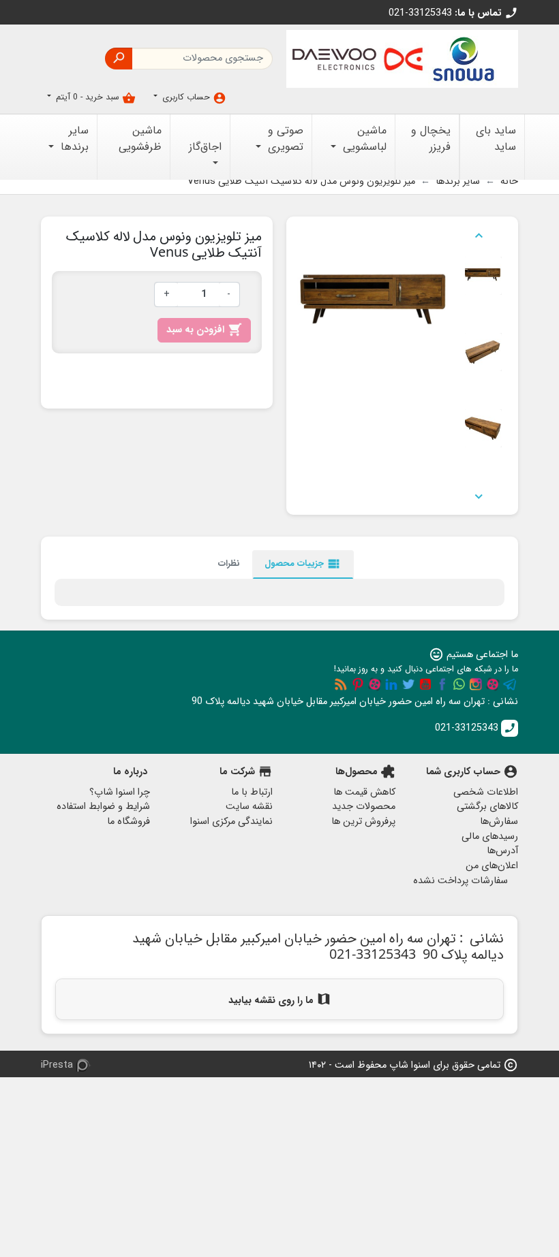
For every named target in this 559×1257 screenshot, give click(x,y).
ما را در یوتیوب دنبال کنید (425, 684)
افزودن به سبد (204, 330)
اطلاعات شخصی (485, 792)
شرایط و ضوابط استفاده (103, 806)
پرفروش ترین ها (363, 821)
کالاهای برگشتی (487, 806)
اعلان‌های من (492, 866)
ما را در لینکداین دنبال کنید (391, 684)
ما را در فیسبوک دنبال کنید (442, 684)
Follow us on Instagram (475, 684)
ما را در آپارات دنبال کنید (492, 684)
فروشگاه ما (128, 821)
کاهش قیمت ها (364, 792)
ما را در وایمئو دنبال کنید (374, 684)
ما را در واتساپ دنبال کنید (458, 684)
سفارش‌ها (499, 821)
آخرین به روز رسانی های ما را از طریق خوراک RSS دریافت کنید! (340, 684)
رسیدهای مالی (490, 836)
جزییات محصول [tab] (303, 563)
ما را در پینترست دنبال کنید (357, 684)
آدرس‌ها (502, 851)
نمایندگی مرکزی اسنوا (231, 821)
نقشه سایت (249, 806)
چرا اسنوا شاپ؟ (119, 792)
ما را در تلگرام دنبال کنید (509, 684)
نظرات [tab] (229, 563)
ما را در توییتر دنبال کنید (408, 684)
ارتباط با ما (252, 792)
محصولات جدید (363, 806)
